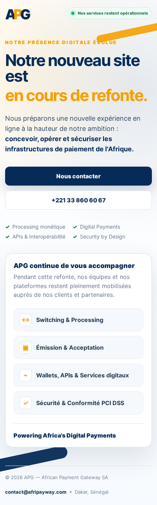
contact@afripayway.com (35, 492)
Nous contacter (78, 176)
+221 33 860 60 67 (78, 200)
